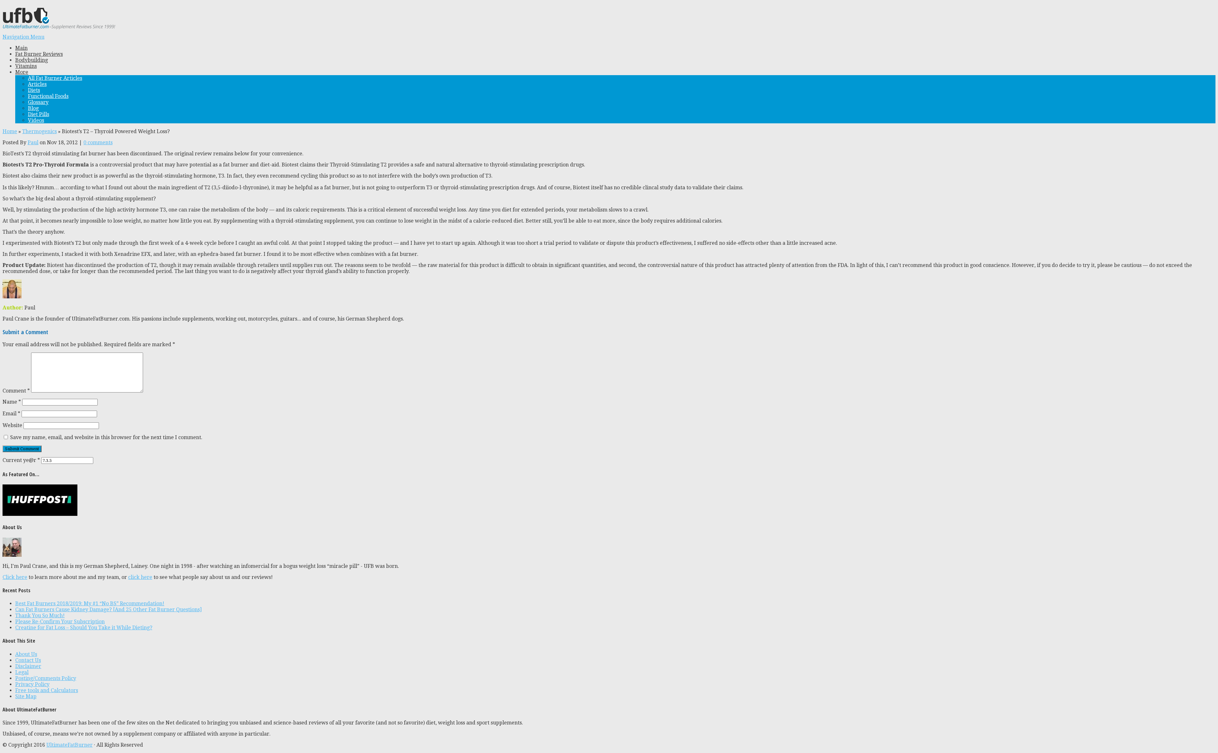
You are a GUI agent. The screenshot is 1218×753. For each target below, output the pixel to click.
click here (140, 577)
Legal (22, 672)
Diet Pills (38, 114)
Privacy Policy (32, 684)
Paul (33, 143)
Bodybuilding (31, 60)
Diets (34, 90)
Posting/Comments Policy (45, 678)
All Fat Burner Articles (55, 78)
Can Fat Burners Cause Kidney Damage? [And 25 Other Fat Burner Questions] (108, 610)
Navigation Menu (23, 37)
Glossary (38, 102)
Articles (37, 84)
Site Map (25, 696)
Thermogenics (39, 131)
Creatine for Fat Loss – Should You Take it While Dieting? (83, 628)
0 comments (98, 143)
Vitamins (26, 66)
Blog (33, 108)
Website (12, 425)
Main (21, 48)
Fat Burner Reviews (39, 54)
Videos (36, 120)
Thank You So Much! (40, 616)
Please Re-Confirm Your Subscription (60, 622)
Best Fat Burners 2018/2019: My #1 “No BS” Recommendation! (89, 603)
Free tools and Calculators (46, 690)
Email (11, 414)
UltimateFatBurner (69, 745)
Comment (16, 391)
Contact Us (28, 660)
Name (12, 402)
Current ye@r (21, 460)
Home (10, 131)
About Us (26, 654)
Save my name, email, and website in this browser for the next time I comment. (106, 437)
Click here (15, 577)
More (21, 72)
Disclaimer (28, 666)
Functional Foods (48, 96)
